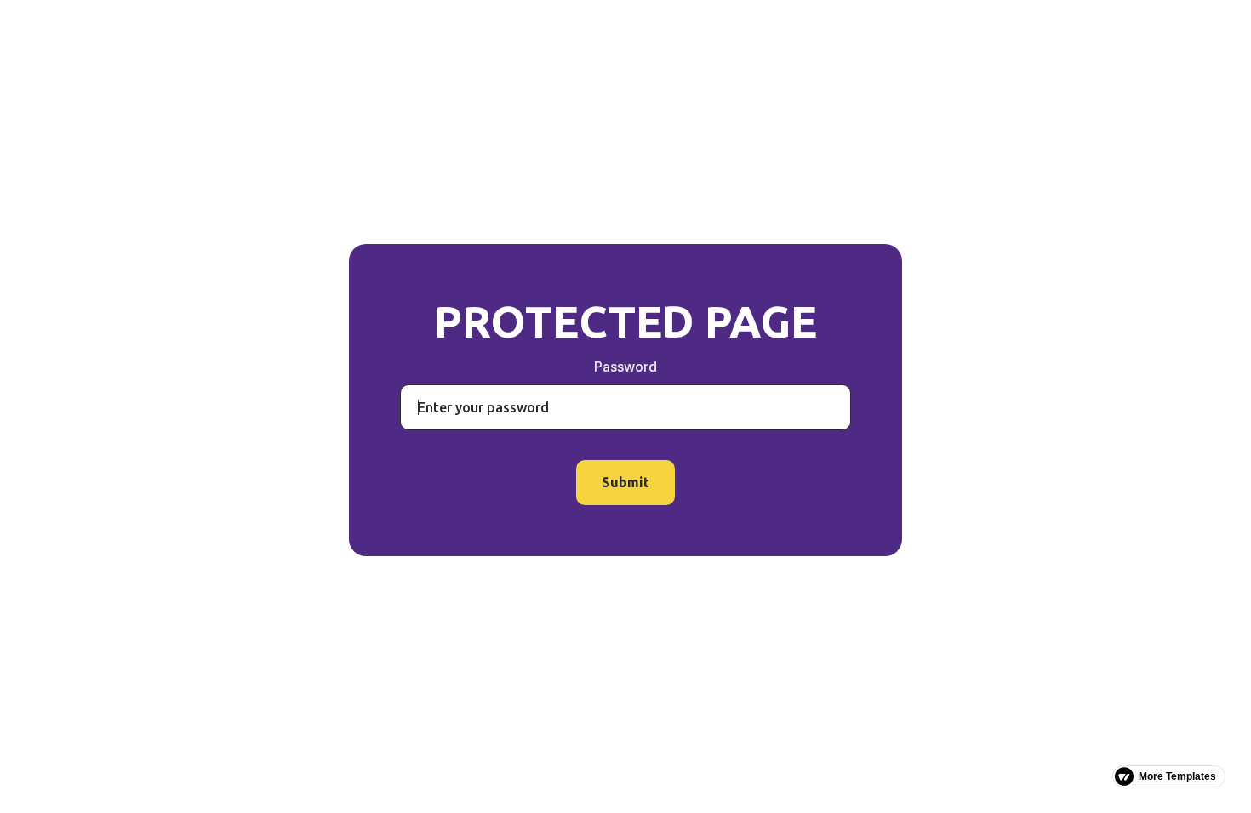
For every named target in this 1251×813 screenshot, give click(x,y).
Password (625, 366)
